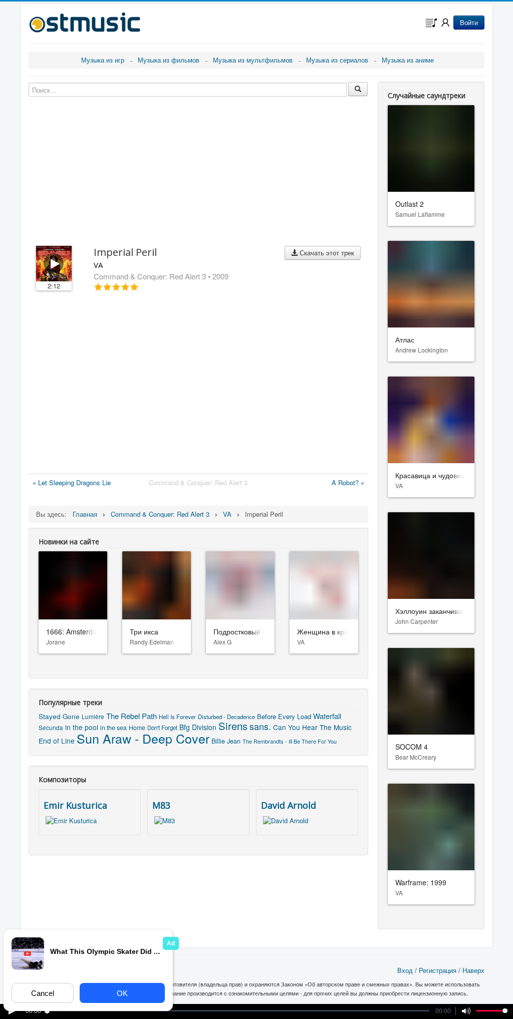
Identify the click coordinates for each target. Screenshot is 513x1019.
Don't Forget (162, 728)
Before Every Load (284, 716)
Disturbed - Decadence (226, 717)
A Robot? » (348, 482)
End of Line (57, 741)
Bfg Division (197, 727)
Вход (405, 970)
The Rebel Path (131, 716)
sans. (260, 726)
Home (137, 727)
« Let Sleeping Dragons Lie (72, 482)
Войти (469, 22)
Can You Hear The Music (312, 727)
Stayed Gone (59, 716)
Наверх (473, 970)
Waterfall (327, 716)
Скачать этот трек (326, 252)
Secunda (51, 727)
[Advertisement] (198, 384)
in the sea (113, 727)
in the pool (81, 727)
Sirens (232, 726)
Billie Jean (225, 741)
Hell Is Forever (177, 717)
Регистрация (437, 970)
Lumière (93, 716)
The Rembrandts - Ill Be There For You (289, 741)
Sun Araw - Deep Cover (143, 738)
